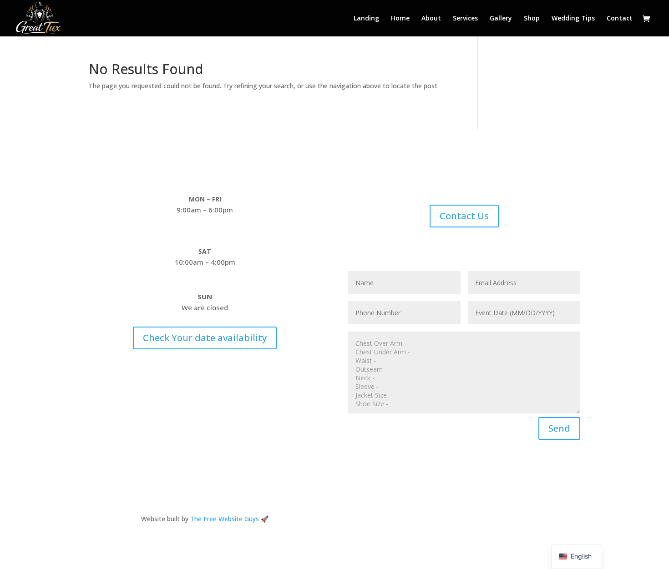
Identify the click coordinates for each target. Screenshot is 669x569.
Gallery (501, 18)
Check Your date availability (205, 338)
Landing (366, 18)
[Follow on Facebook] (464, 521)
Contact (620, 18)
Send (559, 428)
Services (465, 18)
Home (400, 18)
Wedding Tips (573, 18)
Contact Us (464, 216)
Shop (532, 18)
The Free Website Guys (224, 518)
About (431, 18)
